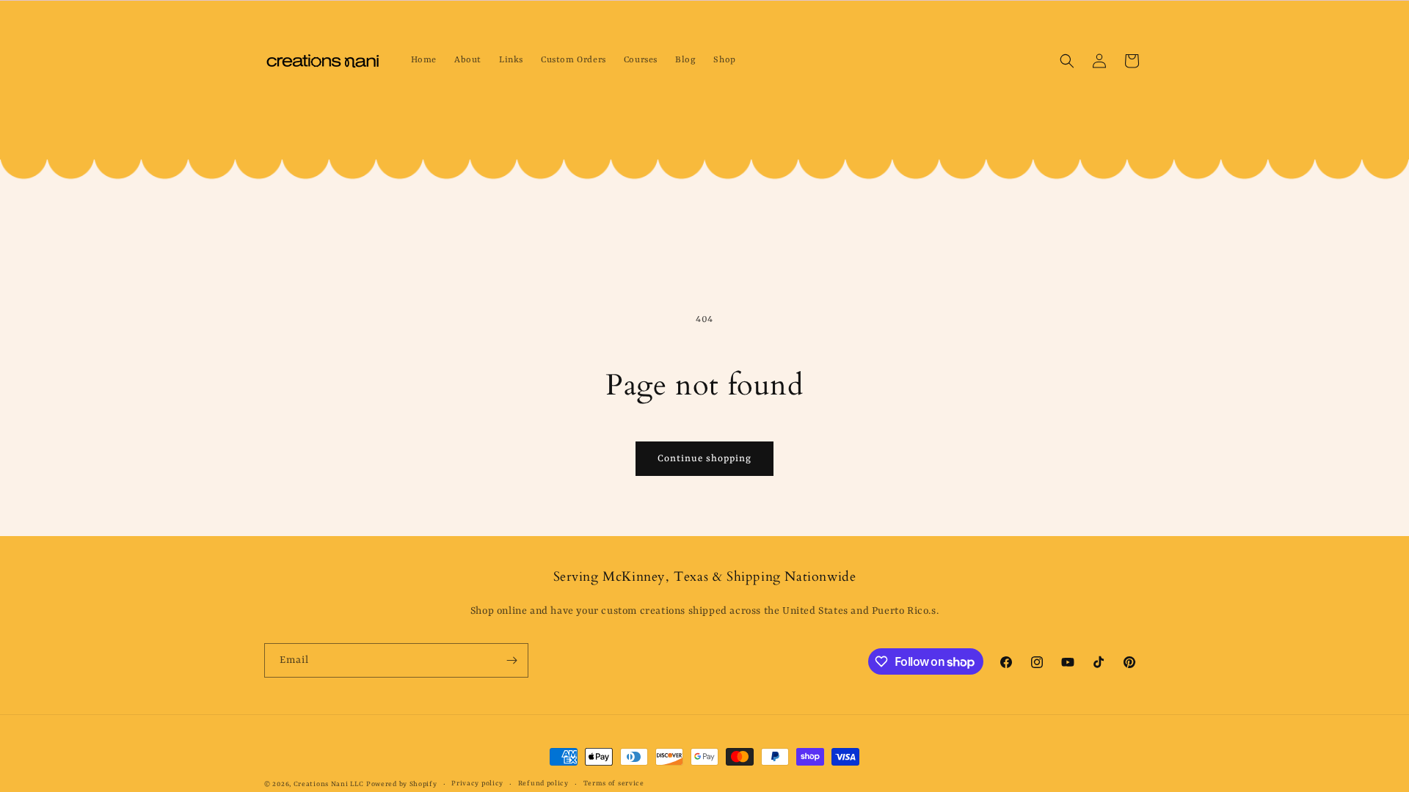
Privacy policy (477, 784)
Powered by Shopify (401, 784)
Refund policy (543, 784)
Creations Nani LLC (329, 784)
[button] (1067, 61)
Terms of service (613, 784)
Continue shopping (704, 458)
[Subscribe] (511, 660)
